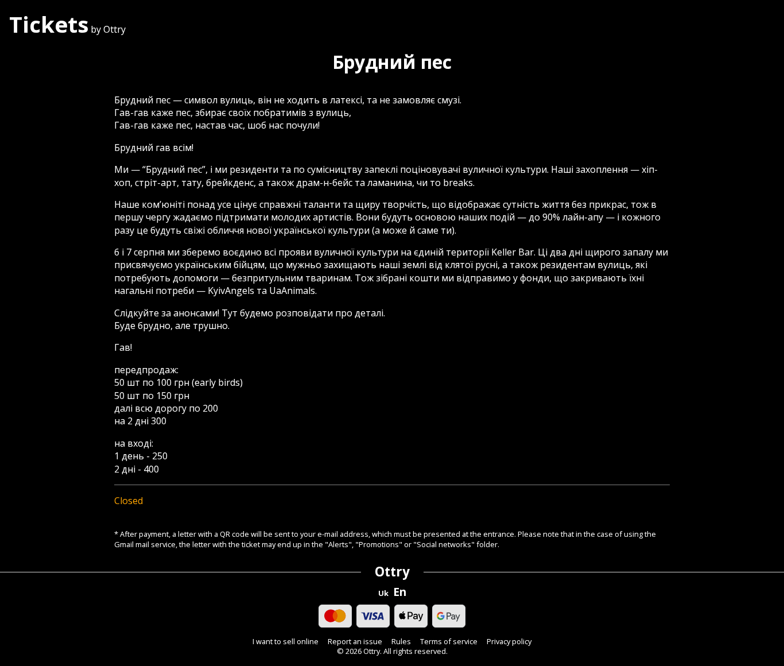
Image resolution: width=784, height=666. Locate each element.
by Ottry (67, 29)
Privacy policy (509, 641)
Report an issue (355, 641)
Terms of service (449, 641)
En (399, 591)
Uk (383, 593)
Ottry (392, 571)
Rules (401, 641)
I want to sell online (286, 641)
